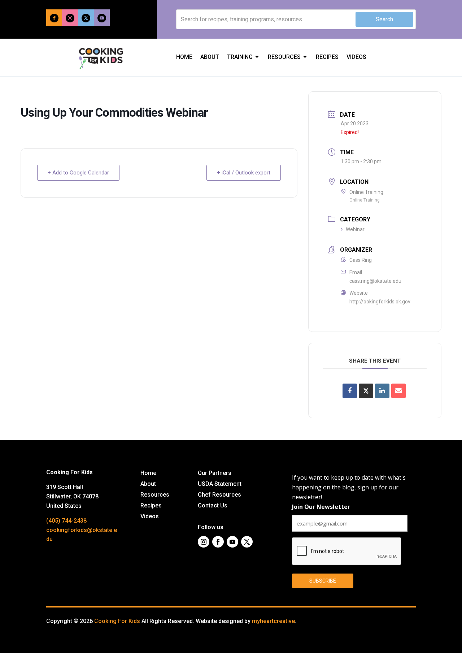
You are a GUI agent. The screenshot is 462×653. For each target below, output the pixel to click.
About (209, 57)
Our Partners (214, 473)
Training (240, 57)
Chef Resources (219, 495)
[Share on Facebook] (350, 391)
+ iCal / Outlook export (243, 172)
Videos (356, 57)
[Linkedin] (382, 391)
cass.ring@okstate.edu (375, 281)
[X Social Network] (366, 391)
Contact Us (212, 506)
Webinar (355, 229)
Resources (284, 57)
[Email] (398, 391)
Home (184, 57)
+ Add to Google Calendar (78, 172)
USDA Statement (219, 484)
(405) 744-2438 (66, 520)
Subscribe (322, 581)
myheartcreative (273, 621)
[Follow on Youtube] (101, 18)
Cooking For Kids (117, 621)
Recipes (327, 57)
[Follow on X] (86, 18)
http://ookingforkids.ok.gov (379, 301)
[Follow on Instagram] (70, 18)
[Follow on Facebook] (54, 18)
